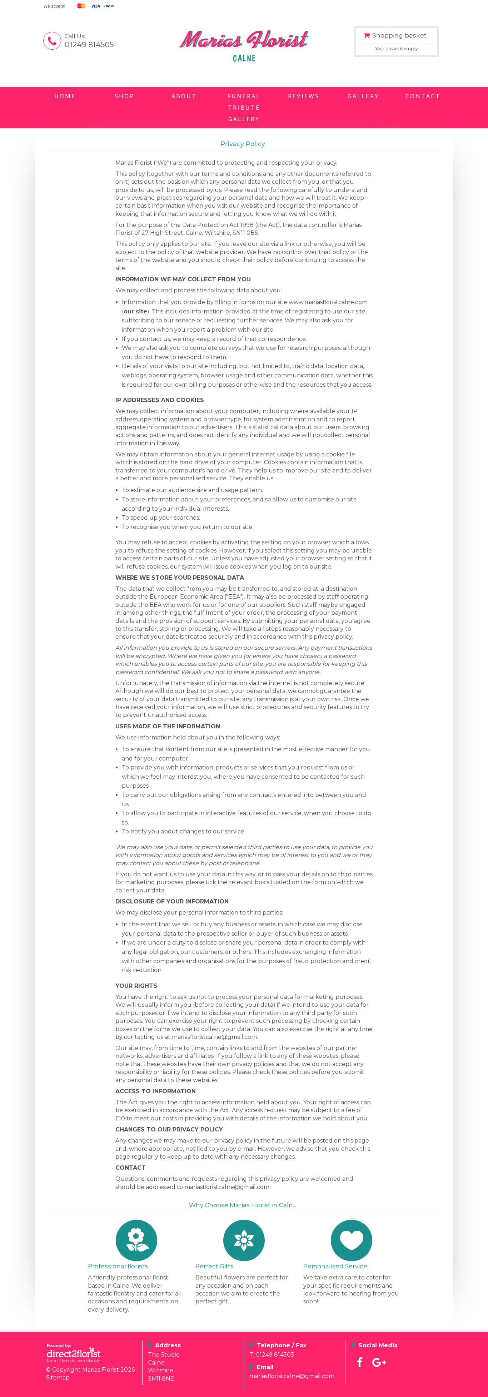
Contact (422, 96)
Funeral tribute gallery (244, 107)
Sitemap (58, 1377)
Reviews (303, 96)
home (65, 96)
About (184, 96)
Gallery (363, 96)
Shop (124, 96)
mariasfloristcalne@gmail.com (291, 1376)
